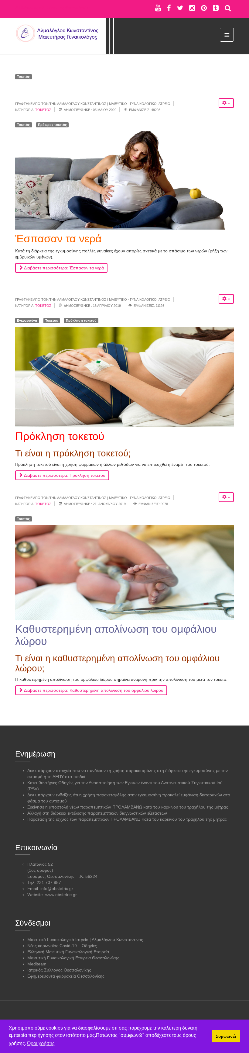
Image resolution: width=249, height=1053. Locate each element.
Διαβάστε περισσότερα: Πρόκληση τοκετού (64, 475)
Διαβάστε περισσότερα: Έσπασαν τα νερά (63, 267)
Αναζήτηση (228, 8)
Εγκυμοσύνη (27, 320)
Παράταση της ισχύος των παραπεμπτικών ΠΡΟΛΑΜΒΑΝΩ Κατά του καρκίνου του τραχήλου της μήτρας (127, 819)
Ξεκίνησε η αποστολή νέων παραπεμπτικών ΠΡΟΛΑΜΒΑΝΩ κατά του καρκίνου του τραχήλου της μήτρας (127, 807)
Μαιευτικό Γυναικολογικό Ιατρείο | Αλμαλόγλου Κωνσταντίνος (85, 939)
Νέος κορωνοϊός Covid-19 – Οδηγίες (62, 945)
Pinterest (204, 8)
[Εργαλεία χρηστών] (226, 103)
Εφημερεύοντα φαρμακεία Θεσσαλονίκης (65, 976)
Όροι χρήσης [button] (41, 1043)
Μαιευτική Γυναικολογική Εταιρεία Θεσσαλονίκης (73, 957)
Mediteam (36, 963)
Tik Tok (216, 8)
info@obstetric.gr (56, 888)
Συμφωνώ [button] (226, 1036)
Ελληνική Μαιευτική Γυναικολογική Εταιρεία (68, 951)
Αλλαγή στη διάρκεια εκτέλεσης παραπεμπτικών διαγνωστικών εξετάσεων (97, 813)
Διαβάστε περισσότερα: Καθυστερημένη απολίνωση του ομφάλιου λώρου (93, 690)
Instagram (192, 8)
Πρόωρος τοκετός (52, 124)
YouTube (158, 8)
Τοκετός (23, 76)
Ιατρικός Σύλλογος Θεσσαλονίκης (59, 970)
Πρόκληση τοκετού (81, 320)
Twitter (180, 8)
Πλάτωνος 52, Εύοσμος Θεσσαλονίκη (54, 7)
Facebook (169, 8)
